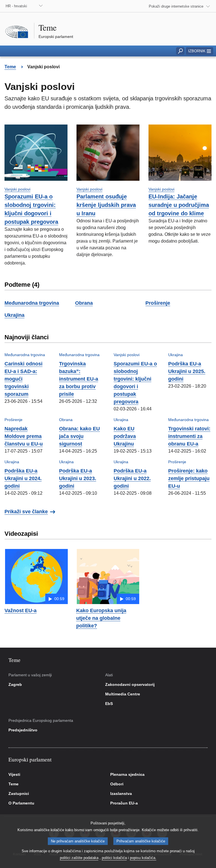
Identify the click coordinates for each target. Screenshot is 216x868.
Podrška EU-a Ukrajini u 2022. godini (132, 478)
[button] (199, 51)
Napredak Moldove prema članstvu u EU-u (23, 436)
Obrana (84, 303)
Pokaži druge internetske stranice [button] (176, 6)
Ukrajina (14, 315)
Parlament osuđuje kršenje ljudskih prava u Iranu (106, 204)
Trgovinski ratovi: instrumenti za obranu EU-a (189, 436)
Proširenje (157, 303)
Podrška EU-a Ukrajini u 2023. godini (77, 478)
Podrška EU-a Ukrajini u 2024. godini (23, 478)
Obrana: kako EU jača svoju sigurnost (79, 436)
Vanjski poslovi (17, 189)
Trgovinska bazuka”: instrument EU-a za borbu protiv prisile (78, 379)
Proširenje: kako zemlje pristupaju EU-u (189, 478)
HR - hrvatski (16, 6)
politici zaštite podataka (79, 858)
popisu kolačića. (143, 858)
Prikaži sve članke (26, 511)
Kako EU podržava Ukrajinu (125, 436)
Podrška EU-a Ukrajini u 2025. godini (186, 371)
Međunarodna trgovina (31, 303)
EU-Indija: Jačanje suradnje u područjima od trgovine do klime (178, 204)
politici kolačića (114, 858)
